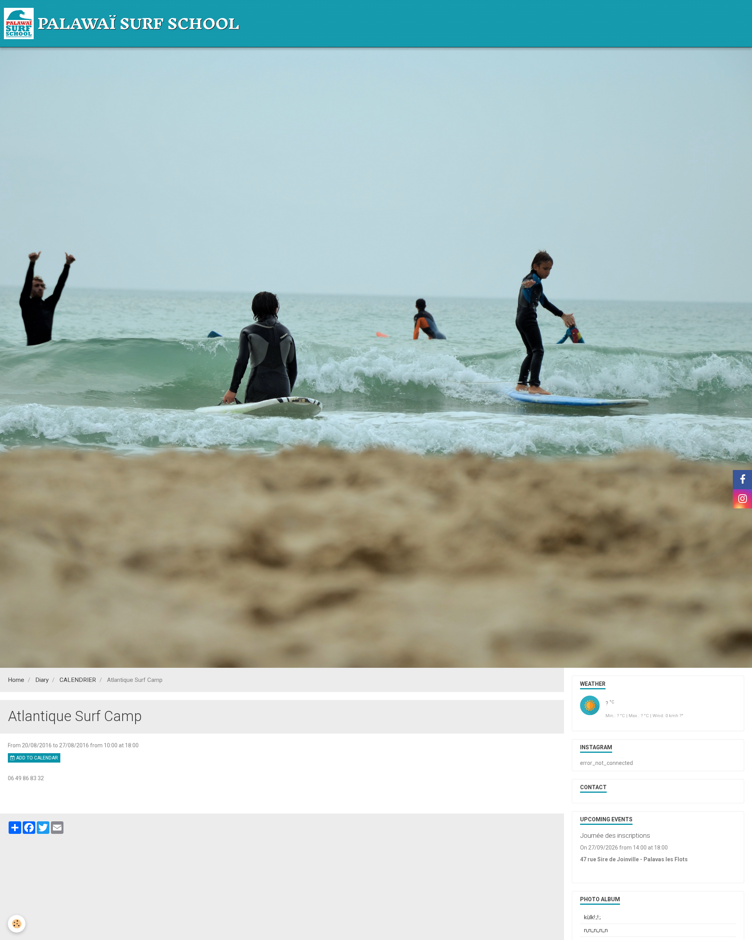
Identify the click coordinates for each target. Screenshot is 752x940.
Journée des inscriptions (615, 835)
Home (16, 679)
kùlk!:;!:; (592, 917)
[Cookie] (16, 924)
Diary (42, 679)
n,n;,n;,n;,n (596, 930)
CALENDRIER (78, 679)
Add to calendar (36, 758)
